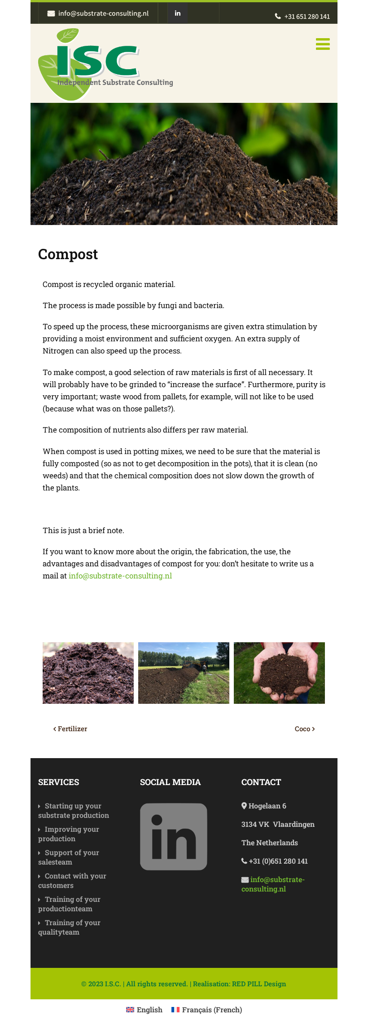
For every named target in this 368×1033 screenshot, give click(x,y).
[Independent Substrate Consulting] (105, 65)
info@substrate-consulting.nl (120, 575)
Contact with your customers (72, 880)
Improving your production (68, 833)
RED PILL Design (259, 983)
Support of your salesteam (68, 857)
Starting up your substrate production (73, 810)
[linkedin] (177, 13)
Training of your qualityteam (69, 927)
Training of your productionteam (69, 903)
